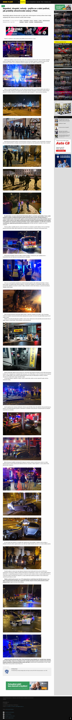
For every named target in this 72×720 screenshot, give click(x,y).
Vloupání (31, 22)
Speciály (38, 1)
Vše (19, 1)
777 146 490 (8, 706)
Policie (31, 20)
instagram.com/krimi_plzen (10, 716)
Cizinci (40, 20)
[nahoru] (70, 718)
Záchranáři (26, 20)
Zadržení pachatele (38, 22)
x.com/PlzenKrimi (8, 714)
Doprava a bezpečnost (31, 1)
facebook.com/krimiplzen (9, 712)
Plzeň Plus (23, 1)
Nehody (26, 22)
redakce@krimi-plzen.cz (19, 706)
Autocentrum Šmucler (10, 709)
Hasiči (21, 20)
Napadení (22, 22)
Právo (42, 1)
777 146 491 (13, 706)
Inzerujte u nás (47, 1)
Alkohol (36, 20)
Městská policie (46, 20)
